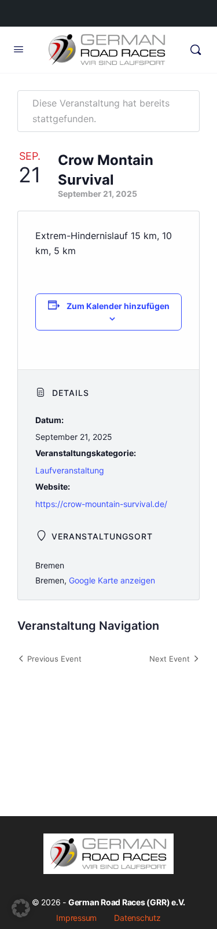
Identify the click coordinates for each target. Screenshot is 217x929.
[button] (21, 908)
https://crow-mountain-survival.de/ (101, 504)
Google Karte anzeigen (112, 580)
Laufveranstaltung (69, 470)
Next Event (169, 658)
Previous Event (54, 658)
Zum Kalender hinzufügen (118, 306)
